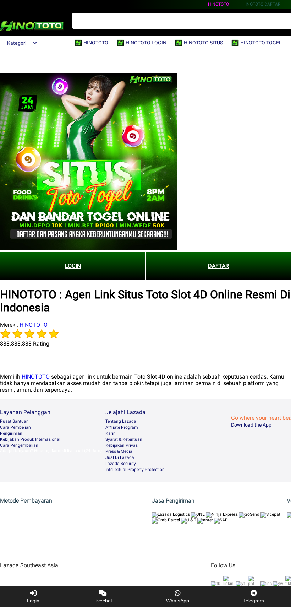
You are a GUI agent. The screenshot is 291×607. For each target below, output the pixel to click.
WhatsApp (177, 600)
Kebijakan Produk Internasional (30, 439)
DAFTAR (218, 265)
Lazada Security (120, 463)
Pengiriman (11, 433)
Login (33, 600)
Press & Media (118, 451)
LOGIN (73, 265)
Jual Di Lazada (119, 457)
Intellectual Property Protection (135, 469)
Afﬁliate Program (121, 427)
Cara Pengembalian (19, 445)
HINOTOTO (218, 4)
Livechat (102, 600)
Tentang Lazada (120, 421)
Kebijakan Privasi (122, 445)
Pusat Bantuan (14, 421)
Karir (110, 433)
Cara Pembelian (15, 427)
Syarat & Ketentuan (123, 439)
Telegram (253, 600)
